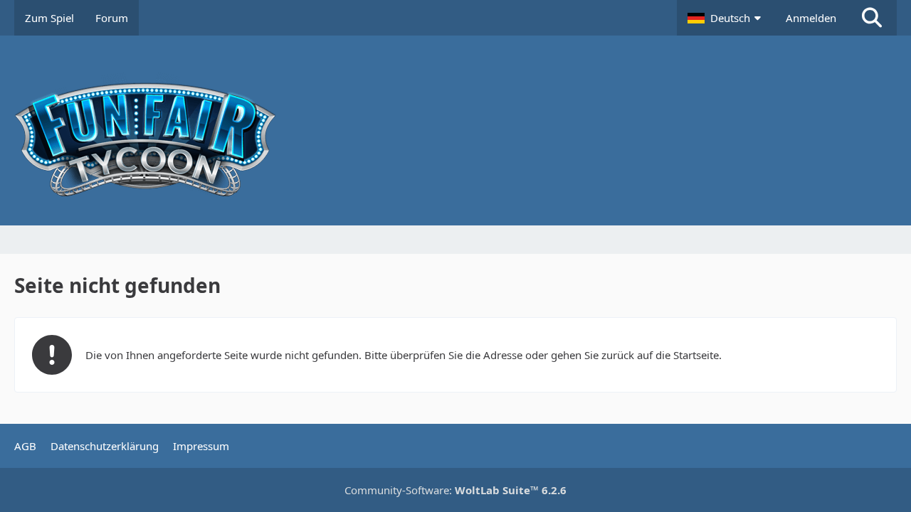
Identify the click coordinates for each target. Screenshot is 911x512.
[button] (726, 18)
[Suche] (872, 18)
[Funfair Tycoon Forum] (455, 130)
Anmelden (811, 18)
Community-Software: (455, 490)
